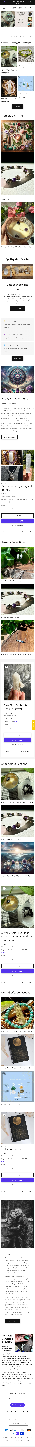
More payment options (17, 525)
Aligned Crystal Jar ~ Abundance (23, 94)
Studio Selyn (10, 1437)
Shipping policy (27, 1440)
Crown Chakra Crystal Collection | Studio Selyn (15, 877)
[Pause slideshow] (31, 36)
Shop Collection (9, 437)
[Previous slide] (12, 36)
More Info (17, 358)
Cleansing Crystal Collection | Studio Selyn (16, 802)
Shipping (3, 496)
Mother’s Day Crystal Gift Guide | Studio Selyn (17, 247)
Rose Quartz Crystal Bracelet (8, 98)
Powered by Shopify (18, 1437)
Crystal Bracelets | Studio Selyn (12, 618)
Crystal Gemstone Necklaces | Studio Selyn (16, 654)
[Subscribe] (27, 1398)
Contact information (18, 1443)
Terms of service (18, 1440)
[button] (4, 8)
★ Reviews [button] (33, 725)
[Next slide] (23, 36)
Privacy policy (8, 1440)
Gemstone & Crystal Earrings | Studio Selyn (16, 581)
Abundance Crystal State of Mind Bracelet (25, 64)
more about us (12, 1321)
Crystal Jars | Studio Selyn (10, 1105)
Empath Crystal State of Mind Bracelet (11, 197)
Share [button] (5, 532)
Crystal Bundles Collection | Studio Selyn (15, 1031)
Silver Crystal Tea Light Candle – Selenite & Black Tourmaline (9, 69)
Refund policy (28, 1437)
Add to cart (17, 309)
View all (17, 106)
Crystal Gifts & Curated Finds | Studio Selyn (16, 1068)
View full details (26, 532)
